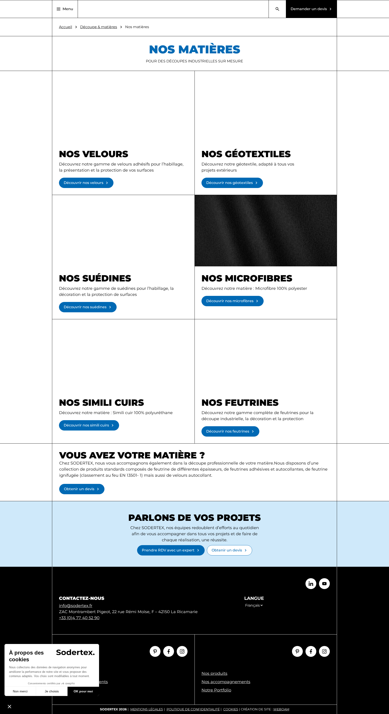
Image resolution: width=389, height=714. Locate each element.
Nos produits (214, 673)
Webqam (281, 709)
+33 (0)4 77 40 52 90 (79, 617)
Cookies (230, 709)
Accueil (65, 27)
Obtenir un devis (79, 489)
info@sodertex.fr (75, 605)
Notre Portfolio (216, 690)
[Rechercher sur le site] (277, 9)
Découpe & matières (98, 27)
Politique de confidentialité (193, 709)
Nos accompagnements (225, 681)
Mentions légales (146, 709)
